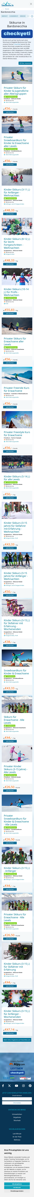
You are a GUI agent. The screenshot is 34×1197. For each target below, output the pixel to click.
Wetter (29, 16)
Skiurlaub (17, 1120)
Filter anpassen (26, 63)
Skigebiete (17, 1117)
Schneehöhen (17, 1114)
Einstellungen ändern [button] (17, 1191)
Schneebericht (13, 16)
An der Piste (17, 1137)
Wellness (17, 1140)
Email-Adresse (17, 1095)
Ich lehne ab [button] (17, 1187)
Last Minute (17, 1134)
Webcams (22, 16)
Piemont (7, 9)
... (1, 9)
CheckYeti (17, 44)
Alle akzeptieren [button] (17, 1184)
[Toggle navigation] (31, 4)
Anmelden (17, 1103)
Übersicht (4, 16)
